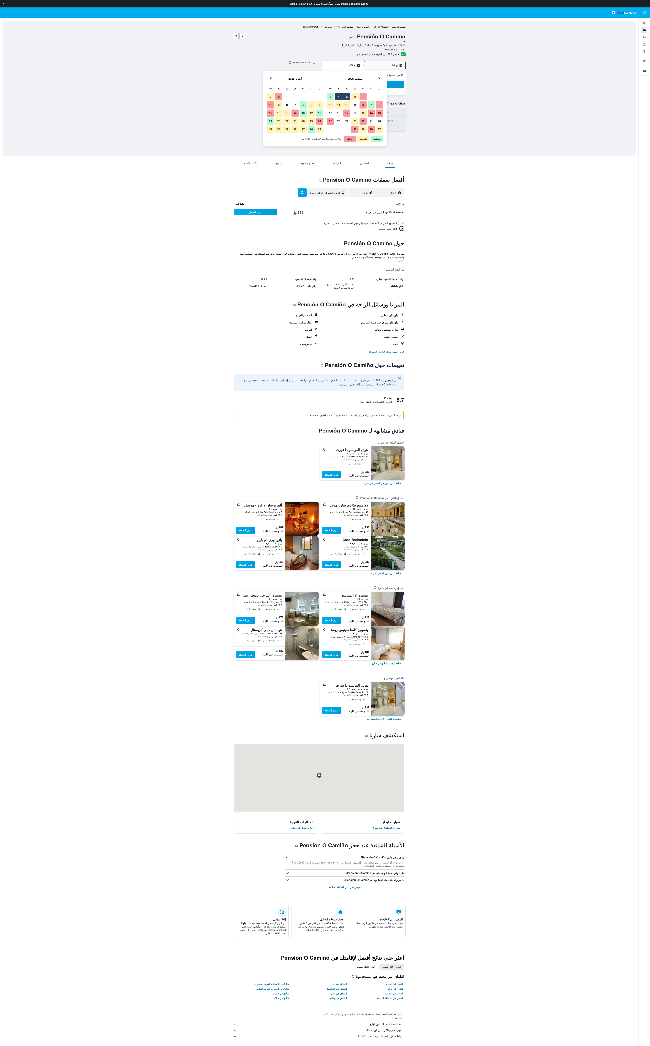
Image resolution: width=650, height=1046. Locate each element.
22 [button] (363, 121)
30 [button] (354, 129)
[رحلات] (644, 61)
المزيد (401, 260)
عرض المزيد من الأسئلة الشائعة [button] (345, 887)
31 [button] (270, 129)
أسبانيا (385, 26)
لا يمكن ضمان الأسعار (332, 1014)
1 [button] (363, 97)
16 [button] (354, 113)
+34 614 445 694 (395, 49)
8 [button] (363, 105)
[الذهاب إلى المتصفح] (644, 51)
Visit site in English (301, 3)
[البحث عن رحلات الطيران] (644, 23)
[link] (382, 483)
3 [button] (347, 97)
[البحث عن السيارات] (644, 37)
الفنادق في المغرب (394, 984)
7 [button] (371, 105)
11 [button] (338, 105)
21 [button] (371, 121)
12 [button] (330, 105)
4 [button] (339, 97)
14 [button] (371, 113)
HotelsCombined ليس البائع (386, 1024)
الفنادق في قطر (339, 984)
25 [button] (338, 121)
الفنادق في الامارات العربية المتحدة (272, 988)
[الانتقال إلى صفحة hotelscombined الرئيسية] (624, 12)
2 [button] (355, 97)
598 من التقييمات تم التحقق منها (374, 54)
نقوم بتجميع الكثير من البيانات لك (384, 1030)
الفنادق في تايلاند (282, 998)
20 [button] (379, 121)
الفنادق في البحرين (394, 993)
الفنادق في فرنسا (281, 993)
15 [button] (363, 113)
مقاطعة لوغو (347, 26)
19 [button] (330, 113)
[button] (3, 3)
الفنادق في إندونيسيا (337, 988)
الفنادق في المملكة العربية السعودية (272, 984)
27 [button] (379, 129)
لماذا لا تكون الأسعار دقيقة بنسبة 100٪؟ (380, 1036)
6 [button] (379, 105)
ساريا (330, 26)
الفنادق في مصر (339, 993)
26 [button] (330, 121)
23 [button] (354, 121)
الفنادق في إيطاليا (338, 998)
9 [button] (355, 105)
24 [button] (346, 121)
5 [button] (330, 97)
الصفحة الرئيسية (399, 26)
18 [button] (338, 113)
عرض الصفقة (331, 474)
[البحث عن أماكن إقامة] (644, 30)
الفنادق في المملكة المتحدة (390, 998)
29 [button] (363, 129)
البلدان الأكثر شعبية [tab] (391, 966)
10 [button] (346, 105)
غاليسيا (367, 26)
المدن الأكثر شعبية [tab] (366, 966)
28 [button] (371, 129)
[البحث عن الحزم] (644, 44)
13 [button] (379, 113)
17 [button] (346, 113)
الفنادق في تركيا (396, 988)
